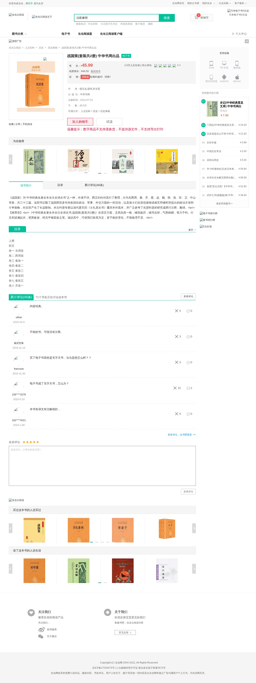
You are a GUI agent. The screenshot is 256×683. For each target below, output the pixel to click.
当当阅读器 (85, 33)
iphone (237, 81)
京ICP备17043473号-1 (104, 667)
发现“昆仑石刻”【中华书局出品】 (222, 186)
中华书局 (85, 94)
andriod (224, 81)
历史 (95, 111)
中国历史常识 (214, 151)
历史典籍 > (54, 47)
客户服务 (239, 3)
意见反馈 (123, 632)
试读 (109, 121)
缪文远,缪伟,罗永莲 (90, 88)
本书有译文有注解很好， (45, 409)
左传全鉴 (211, 142)
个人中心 (241, 33)
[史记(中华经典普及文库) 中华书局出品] (212, 109)
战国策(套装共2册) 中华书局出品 (79, 47)
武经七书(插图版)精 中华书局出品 (222, 195)
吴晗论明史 (213, 160)
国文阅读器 (211, 81)
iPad (211, 67)
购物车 (203, 17)
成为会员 (38, 3)
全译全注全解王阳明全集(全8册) (222, 177)
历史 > (42, 47)
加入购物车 (80, 121)
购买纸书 (95, 71)
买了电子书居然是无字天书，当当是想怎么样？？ (60, 357)
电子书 (66, 33)
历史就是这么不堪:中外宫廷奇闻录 (222, 133)
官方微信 (52, 636)
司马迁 (223, 110)
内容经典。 (37, 306)
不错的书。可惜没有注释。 (46, 332)
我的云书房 (193, 3)
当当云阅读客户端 (111, 33)
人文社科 (85, 111)
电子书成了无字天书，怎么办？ (49, 383)
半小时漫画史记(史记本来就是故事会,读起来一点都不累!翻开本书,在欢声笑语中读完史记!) (222, 168)
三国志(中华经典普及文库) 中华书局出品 (222, 125)
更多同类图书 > (224, 203)
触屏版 (237, 67)
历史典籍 (105, 111)
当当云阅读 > (16, 47)
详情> (108, 76)
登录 (30, 3)
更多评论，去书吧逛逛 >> (182, 434)
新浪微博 (52, 629)
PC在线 (224, 67)
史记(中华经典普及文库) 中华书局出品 (231, 104)
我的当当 (207, 3)
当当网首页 (178, 3)
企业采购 (223, 3)
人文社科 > (31, 47)
